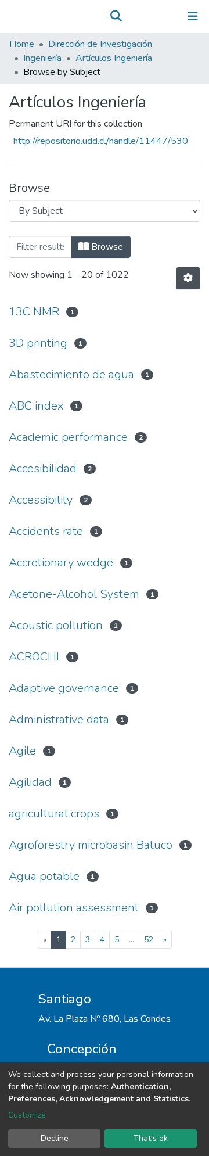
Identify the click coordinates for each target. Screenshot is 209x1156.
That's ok (151, 1138)
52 (148, 939)
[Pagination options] (188, 278)
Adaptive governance (64, 688)
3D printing (38, 343)
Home (21, 44)
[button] (132, 16)
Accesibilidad (43, 468)
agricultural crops (54, 813)
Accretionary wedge (61, 562)
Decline (55, 1138)
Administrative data (59, 719)
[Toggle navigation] (192, 16)
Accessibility (41, 500)
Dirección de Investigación (100, 44)
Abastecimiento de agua (71, 374)
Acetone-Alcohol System (74, 594)
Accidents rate (46, 531)
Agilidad (30, 782)
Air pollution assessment (74, 908)
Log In (156, 16)
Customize (27, 1115)
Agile (22, 751)
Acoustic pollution (56, 625)
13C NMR (34, 311)
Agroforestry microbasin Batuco (90, 845)
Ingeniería (42, 58)
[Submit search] (116, 16)
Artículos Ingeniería (113, 58)
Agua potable (44, 876)
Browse (106, 246)
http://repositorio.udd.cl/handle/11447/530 (100, 141)
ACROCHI (34, 657)
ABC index (36, 406)
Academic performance (68, 437)
